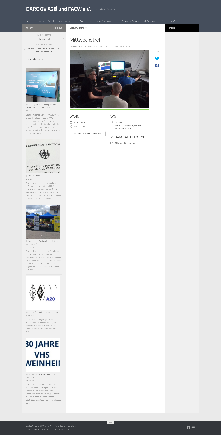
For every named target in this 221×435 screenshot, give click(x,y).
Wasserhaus (129, 142)
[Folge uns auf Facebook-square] (56, 28)
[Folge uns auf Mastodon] (60, 28)
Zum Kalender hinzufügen (89, 134)
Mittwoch (119, 142)
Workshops (84, 21)
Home (28, 21)
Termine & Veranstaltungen (106, 21)
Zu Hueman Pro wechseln (61, 430)
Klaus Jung (78, 47)
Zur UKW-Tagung (66, 21)
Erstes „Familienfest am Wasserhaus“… (44, 312)
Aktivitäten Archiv (129, 21)
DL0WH (118, 122)
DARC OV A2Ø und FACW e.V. (58, 9)
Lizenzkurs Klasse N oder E (39, 176)
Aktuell (51, 21)
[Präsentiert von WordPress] (36, 429)
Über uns (38, 21)
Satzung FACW (168, 21)
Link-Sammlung (149, 21)
